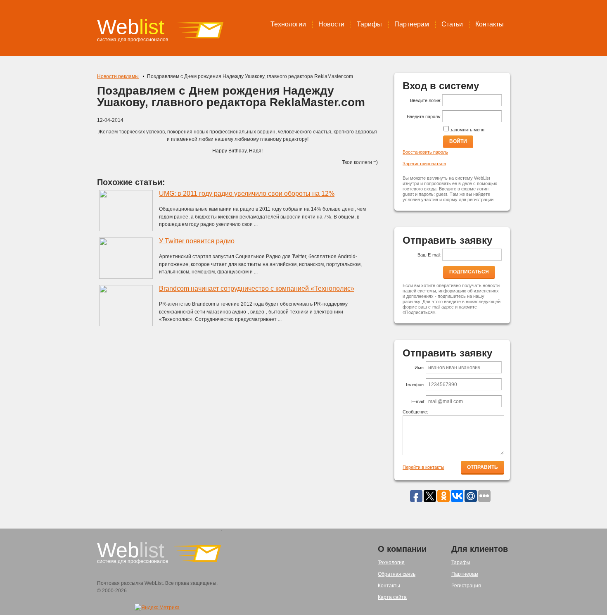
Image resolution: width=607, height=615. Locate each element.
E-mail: (418, 401)
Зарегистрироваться (424, 163)
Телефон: (415, 384)
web (130, 27)
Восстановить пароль (425, 152)
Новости (331, 24)
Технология (391, 562)
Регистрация (466, 586)
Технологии (288, 24)
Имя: (420, 367)
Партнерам (411, 24)
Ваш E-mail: (429, 254)
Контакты (489, 24)
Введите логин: (425, 100)
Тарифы (369, 24)
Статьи (452, 24)
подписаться (469, 272)
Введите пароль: (424, 116)
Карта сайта (392, 597)
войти (458, 141)
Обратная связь (396, 574)
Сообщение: (415, 411)
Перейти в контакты (423, 467)
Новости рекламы (118, 76)
